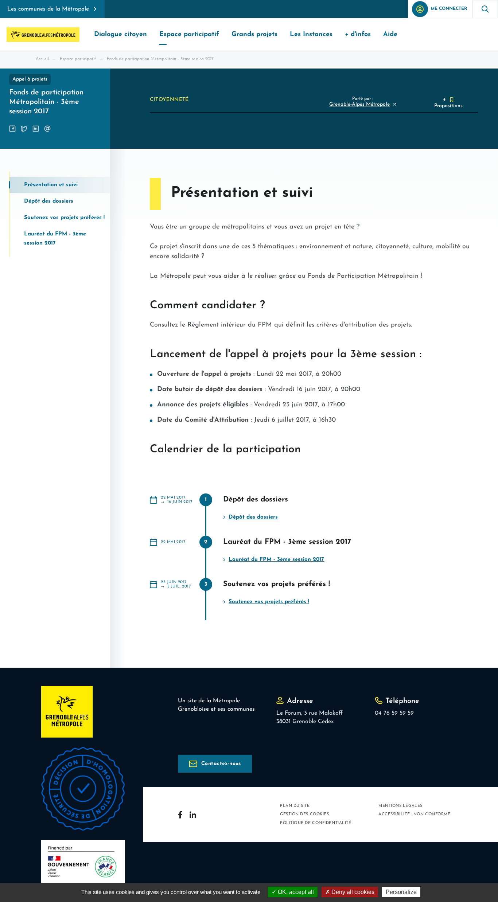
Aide (390, 34)
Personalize (401, 892)
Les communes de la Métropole (48, 9)
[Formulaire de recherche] (485, 9)
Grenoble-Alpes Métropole (359, 104)
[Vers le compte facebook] (180, 814)
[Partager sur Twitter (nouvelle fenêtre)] (24, 128)
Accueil (42, 59)
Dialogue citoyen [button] (120, 34)
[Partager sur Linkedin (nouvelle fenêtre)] (35, 128)
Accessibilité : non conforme (414, 814)
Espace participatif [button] (189, 34)
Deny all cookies (352, 892)
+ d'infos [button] (358, 34)
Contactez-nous (221, 763)
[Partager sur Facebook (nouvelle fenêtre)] (12, 128)
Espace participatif (78, 59)
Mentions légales (400, 806)
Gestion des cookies (304, 814)
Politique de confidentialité (315, 823)
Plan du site (295, 806)
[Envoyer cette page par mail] (47, 128)
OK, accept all (295, 892)
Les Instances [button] (311, 34)
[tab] (59, 185)
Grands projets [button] (254, 34)
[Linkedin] (193, 814)
